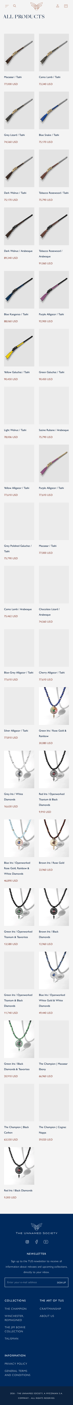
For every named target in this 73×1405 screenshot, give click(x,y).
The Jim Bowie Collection (15, 1329)
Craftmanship (50, 1308)
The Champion (16, 1308)
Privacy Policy (16, 1363)
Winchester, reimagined (14, 1318)
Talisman (11, 1338)
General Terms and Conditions (17, 1373)
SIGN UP (61, 1282)
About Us (47, 1316)
